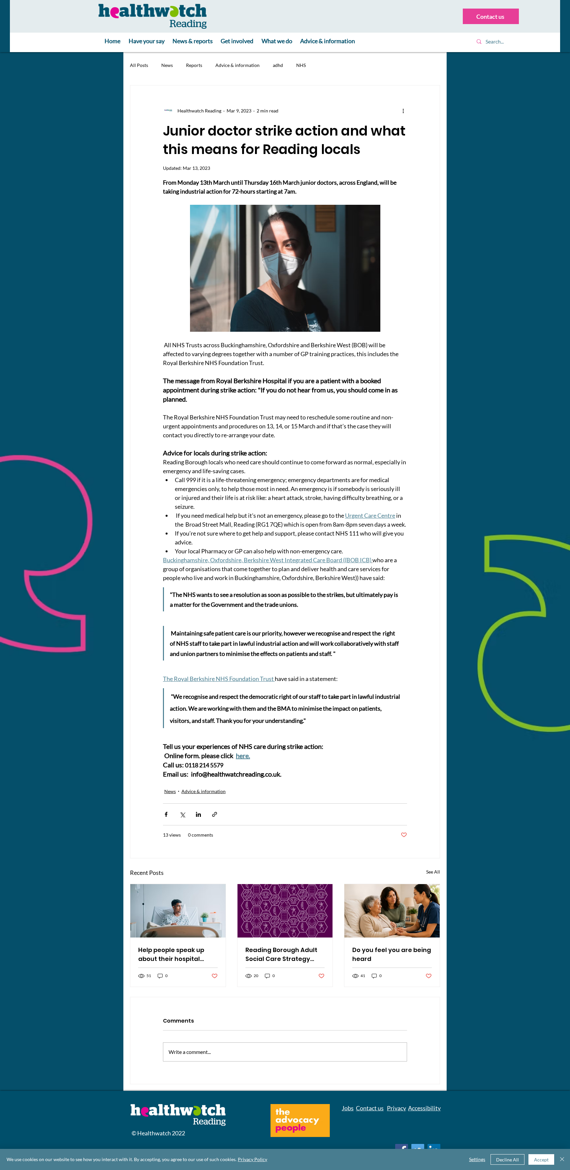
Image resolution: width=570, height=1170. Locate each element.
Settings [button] (477, 1159)
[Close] (562, 1159)
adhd (278, 65)
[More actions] (403, 110)
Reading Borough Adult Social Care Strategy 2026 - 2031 (281, 954)
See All (433, 872)
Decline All (507, 1159)
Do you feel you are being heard (391, 954)
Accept (541, 1159)
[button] (147, 41)
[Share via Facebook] (166, 814)
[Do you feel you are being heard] (392, 911)
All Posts (139, 65)
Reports (194, 65)
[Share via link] (214, 814)
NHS (301, 65)
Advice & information (237, 65)
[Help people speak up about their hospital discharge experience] (178, 911)
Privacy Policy (252, 1159)
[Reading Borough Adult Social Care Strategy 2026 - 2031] (285, 911)
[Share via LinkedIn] (198, 814)
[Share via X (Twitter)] (182, 814)
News (167, 65)
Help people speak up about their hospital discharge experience (172, 954)
